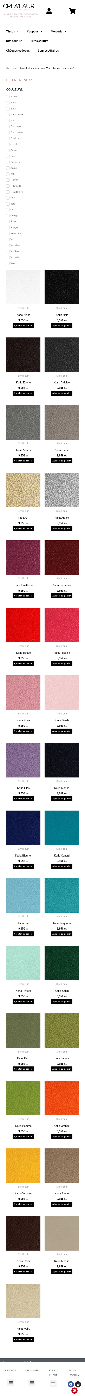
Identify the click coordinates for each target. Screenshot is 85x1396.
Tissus (10, 31)
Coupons (33, 31)
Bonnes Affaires (48, 50)
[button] (10, 1382)
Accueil (11, 68)
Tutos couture (39, 41)
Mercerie (57, 31)
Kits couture (14, 41)
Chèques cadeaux (18, 50)
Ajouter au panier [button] (23, 325)
